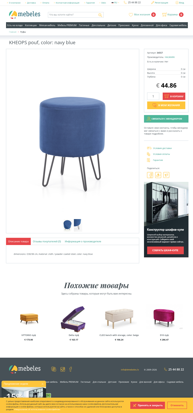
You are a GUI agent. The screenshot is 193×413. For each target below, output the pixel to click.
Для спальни (98, 25)
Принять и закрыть (150, 405)
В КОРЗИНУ (177, 96)
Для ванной (147, 25)
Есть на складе (15, 25)
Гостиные (84, 25)
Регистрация (161, 2)
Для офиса (161, 25)
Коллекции (31, 25)
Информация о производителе (83, 241)
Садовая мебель (178, 25)
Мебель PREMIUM (67, 25)
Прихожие (124, 25)
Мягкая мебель (47, 25)
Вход (181, 2)
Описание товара (18, 241)
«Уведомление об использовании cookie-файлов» (37, 409)
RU (116, 2)
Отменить (177, 405)
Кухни (135, 25)
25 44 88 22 (134, 2)
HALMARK (170, 57)
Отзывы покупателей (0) (47, 241)
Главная (12, 31)
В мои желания (169, 105)
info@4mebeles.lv (130, 369)
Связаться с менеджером (167, 118)
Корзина (173, 14)
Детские (112, 25)
